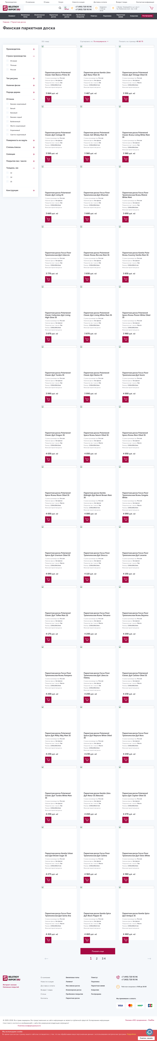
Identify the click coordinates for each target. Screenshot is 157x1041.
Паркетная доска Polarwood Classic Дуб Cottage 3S (58, 134)
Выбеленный (15, 122)
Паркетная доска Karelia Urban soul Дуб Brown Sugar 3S (59, 854)
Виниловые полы (25, 16)
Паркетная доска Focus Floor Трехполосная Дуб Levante (135, 554)
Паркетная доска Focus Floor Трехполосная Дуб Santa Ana (58, 914)
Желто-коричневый (17, 126)
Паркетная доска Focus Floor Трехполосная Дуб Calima (97, 854)
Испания (13, 61)
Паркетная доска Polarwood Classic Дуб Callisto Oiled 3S (135, 674)
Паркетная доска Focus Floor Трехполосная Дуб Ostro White (136, 854)
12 (11, 173)
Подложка (107, 16)
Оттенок (10, 99)
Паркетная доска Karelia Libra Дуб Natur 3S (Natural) (97, 794)
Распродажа (147, 16)
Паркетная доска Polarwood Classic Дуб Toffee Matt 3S (58, 614)
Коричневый (15, 130)
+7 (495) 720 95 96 (84, 7)
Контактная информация (145, 2)
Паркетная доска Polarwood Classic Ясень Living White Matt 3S (136, 135)
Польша (13, 65)
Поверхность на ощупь (16, 140)
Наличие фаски (13, 85)
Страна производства (16, 56)
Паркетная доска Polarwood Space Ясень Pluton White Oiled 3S (136, 315)
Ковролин (134, 16)
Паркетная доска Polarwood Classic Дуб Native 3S (96, 374)
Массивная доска (67, 16)
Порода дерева (13, 92)
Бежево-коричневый (18, 104)
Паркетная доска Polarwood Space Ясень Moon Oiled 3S (58, 494)
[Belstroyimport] (11, 8)
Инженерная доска (39, 16)
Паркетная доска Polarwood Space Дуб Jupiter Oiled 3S (135, 794)
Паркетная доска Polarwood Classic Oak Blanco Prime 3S (58, 73)
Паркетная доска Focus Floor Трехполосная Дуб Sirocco (97, 554)
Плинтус (94, 16)
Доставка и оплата (100, 2)
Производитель (13, 49)
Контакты (44, 998)
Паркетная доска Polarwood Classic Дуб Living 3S (58, 194)
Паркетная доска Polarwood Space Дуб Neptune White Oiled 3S (98, 735)
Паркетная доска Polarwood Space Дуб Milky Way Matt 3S (58, 734)
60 (140, 41)
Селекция (10, 154)
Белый (12, 108)
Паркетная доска (53, 16)
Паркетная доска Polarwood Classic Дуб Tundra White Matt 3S (58, 795)
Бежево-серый (16, 117)
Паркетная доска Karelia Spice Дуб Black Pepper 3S (97, 914)
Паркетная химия (120, 16)
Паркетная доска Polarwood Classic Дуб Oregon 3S (58, 434)
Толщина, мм (12, 168)
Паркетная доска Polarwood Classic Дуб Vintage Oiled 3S (135, 73)
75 (142, 41)
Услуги (61, 2)
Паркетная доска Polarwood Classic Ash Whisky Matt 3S (96, 134)
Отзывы (46, 2)
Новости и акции (78, 2)
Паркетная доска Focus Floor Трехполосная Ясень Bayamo (135, 614)
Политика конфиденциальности (29, 1026)
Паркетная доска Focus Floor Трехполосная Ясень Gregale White (135, 495)
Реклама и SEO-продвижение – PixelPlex (139, 1020)
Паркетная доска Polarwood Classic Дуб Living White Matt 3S (98, 314)
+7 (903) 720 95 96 (84, 9)
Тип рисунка (12, 78)
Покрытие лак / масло (16, 161)
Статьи (43, 994)
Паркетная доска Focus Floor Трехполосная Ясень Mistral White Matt (135, 195)
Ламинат (11, 16)
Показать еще (98, 951)
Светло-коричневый (18, 135)
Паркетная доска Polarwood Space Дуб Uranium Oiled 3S (58, 554)
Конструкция (12, 190)
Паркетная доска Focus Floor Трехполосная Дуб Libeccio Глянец (97, 675)
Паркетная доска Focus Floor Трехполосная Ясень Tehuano (97, 614)
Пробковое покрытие (80, 16)
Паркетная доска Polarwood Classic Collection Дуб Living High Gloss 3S (58, 315)
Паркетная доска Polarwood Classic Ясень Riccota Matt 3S (96, 254)
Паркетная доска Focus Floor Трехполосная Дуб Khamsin (97, 194)
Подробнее (131, 1034)
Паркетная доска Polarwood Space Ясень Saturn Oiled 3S (96, 434)
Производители (11, 2)
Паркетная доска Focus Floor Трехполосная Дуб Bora (135, 734)
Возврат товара (121, 2)
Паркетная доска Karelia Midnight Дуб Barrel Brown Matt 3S (98, 495)
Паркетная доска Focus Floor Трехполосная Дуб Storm (135, 374)
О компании (30, 2)
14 (11, 177)
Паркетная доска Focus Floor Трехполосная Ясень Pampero (58, 674)
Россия (13, 70)
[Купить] (48, 99)
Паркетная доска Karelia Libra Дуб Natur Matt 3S (97, 73)
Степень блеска (13, 147)
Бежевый (13, 113)
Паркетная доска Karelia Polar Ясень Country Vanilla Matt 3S (135, 254)
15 (11, 182)
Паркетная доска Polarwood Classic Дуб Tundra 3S (58, 374)
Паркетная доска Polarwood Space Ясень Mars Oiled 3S (135, 434)
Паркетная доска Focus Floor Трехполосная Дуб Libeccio (58, 254)
